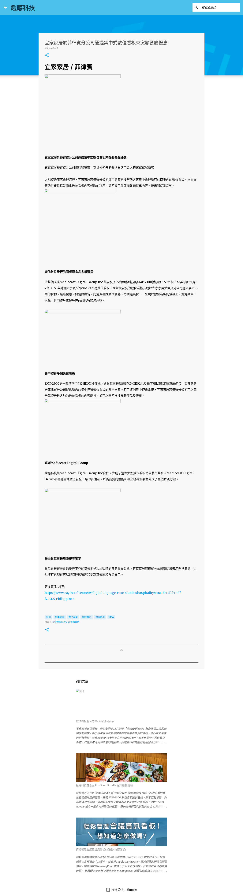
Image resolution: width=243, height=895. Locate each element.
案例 (48, 617)
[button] (47, 55)
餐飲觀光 (86, 617)
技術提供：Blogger (123, 889)
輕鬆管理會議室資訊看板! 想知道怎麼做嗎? (101, 849)
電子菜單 (73, 617)
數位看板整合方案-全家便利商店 (95, 721)
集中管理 (59, 617)
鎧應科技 (23, 8)
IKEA (111, 617)
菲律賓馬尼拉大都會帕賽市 (65, 622)
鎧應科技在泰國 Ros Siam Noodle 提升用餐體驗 (104, 785)
